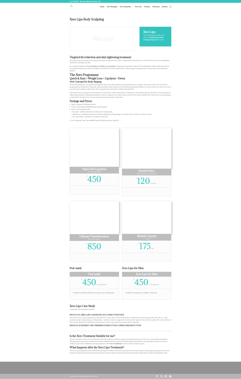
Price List (138, 7)
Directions (156, 7)
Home (102, 7)
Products (147, 7)
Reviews (165, 7)
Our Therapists (112, 7)
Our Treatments (125, 7)
